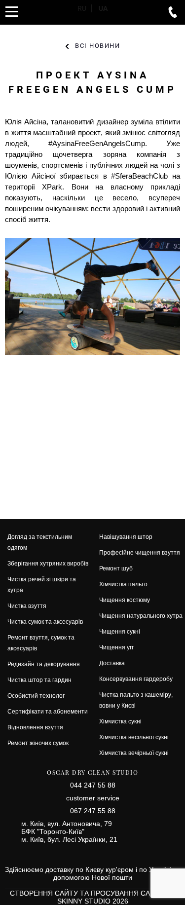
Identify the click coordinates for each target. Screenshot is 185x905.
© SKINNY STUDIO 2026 (116, 897)
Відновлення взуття (35, 727)
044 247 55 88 (92, 785)
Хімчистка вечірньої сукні (134, 752)
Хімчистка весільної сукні (134, 737)
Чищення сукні (119, 631)
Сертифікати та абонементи (47, 711)
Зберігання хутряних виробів (47, 563)
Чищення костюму (124, 599)
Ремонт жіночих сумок (38, 743)
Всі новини (97, 45)
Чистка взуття (26, 605)
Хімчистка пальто (123, 584)
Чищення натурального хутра (141, 615)
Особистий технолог (36, 695)
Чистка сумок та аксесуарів (45, 621)
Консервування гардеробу (136, 678)
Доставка (112, 663)
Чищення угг (116, 647)
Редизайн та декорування (43, 664)
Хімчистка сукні (120, 721)
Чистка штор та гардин (39, 679)
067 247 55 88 (92, 811)
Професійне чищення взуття (139, 552)
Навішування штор (125, 536)
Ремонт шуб (116, 568)
